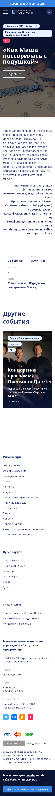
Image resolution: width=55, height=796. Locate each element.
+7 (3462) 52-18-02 (13, 691)
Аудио (6, 587)
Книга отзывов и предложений (21, 618)
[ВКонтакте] (14, 717)
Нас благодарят (12, 508)
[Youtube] (30, 717)
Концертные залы (13, 476)
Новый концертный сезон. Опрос (22, 613)
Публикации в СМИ (14, 565)
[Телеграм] (6, 717)
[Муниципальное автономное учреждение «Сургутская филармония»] (23, 12)
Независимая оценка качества (20, 497)
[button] (49, 12)
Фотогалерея (10, 576)
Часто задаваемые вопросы (19, 534)
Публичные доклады (15, 502)
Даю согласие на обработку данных (27, 789)
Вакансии (8, 513)
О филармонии (11, 465)
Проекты (8, 481)
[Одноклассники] (22, 717)
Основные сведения (14, 470)
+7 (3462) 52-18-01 (13, 687)
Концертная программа (17, 623)
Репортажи (9, 571)
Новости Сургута (12, 524)
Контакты (8, 486)
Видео (6, 581)
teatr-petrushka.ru (39, 233)
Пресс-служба (10, 560)
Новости (8, 518)
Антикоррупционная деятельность (23, 529)
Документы (9, 492)
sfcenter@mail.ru (12, 674)
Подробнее (14, 74)
